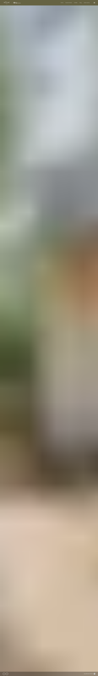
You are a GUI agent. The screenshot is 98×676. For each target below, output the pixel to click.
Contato (75, 2)
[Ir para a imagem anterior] (4, 674)
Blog (81, 2)
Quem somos (87, 2)
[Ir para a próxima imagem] (7, 674)
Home (62, 2)
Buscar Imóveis (69, 2)
